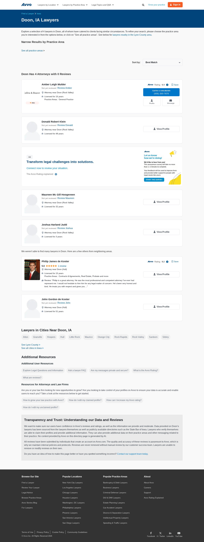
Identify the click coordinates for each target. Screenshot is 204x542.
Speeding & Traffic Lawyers (115, 523)
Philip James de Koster (55, 261)
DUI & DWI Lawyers (111, 498)
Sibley (166, 337)
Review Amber (64, 88)
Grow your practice (156, 5)
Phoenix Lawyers (69, 513)
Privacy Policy (43, 532)
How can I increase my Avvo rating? (124, 400)
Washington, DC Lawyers (73, 503)
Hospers (51, 337)
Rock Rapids (120, 337)
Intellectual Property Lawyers (116, 518)
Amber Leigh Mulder (54, 84)
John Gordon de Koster (56, 299)
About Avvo (149, 483)
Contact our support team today (132, 454)
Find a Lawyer (28, 483)
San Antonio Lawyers (71, 518)
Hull (62, 337)
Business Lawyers (111, 487)
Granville (37, 337)
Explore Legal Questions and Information (43, 370)
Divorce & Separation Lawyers (116, 513)
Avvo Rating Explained (154, 498)
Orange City (103, 337)
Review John (63, 303)
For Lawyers (27, 508)
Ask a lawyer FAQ (77, 370)
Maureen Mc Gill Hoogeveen (58, 194)
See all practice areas (32, 50)
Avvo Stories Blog (29, 503)
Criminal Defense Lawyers (114, 492)
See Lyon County (29, 345)
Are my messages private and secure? (109, 370)
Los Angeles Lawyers (71, 487)
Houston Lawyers (70, 498)
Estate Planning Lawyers (114, 503)
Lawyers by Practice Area (74, 5)
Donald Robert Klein (54, 121)
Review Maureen (65, 198)
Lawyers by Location (47, 5)
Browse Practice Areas (31, 498)
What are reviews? (32, 377)
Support (147, 492)
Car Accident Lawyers (112, 508)
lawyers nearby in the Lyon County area (132, 35)
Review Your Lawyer (31, 487)
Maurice (89, 337)
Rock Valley (138, 337)
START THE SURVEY (154, 180)
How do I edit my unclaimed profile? (40, 407)
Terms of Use (27, 532)
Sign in (176, 4)
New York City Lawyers (72, 483)
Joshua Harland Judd (54, 224)
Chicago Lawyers (70, 492)
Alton (25, 337)
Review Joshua (65, 228)
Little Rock (74, 337)
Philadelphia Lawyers (71, 508)
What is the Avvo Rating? (145, 370)
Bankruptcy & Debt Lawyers (115, 483)
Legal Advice (27, 492)
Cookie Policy (58, 532)
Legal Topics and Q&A (101, 5)
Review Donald (65, 125)
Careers (147, 487)
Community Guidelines (77, 532)
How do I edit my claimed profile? (85, 400)
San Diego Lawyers (71, 523)
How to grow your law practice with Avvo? (43, 400)
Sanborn (153, 337)
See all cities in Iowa (31, 348)
